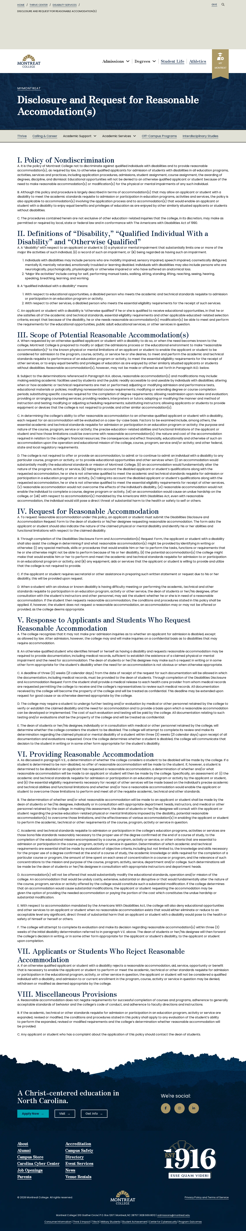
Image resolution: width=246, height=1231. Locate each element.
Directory (74, 1157)
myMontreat (29, 88)
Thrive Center (39, 5)
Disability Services (65, 5)
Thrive (22, 136)
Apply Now (30, 1113)
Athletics (197, 61)
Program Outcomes (190, 1221)
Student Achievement (134, 1221)
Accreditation (78, 1143)
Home (21, 5)
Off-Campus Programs (159, 136)
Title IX (95, 1221)
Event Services (79, 1163)
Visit (62, 1113)
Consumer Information (57, 1221)
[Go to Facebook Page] (165, 1108)
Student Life (172, 61)
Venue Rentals (78, 1176)
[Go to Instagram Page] (179, 1108)
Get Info (92, 1113)
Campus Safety (79, 1150)
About (22, 1143)
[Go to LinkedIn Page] (194, 1108)
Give (214, 4)
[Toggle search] (223, 5)
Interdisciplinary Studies (200, 136)
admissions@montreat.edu (173, 1215)
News (70, 1170)
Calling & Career (44, 136)
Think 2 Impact (81, 1221)
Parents (24, 1176)
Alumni (24, 1150)
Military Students (110, 1221)
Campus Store (30, 1157)
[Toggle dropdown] (128, 61)
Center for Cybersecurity (163, 1221)
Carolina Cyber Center (38, 1163)
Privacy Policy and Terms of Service (207, 1197)
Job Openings (30, 1170)
